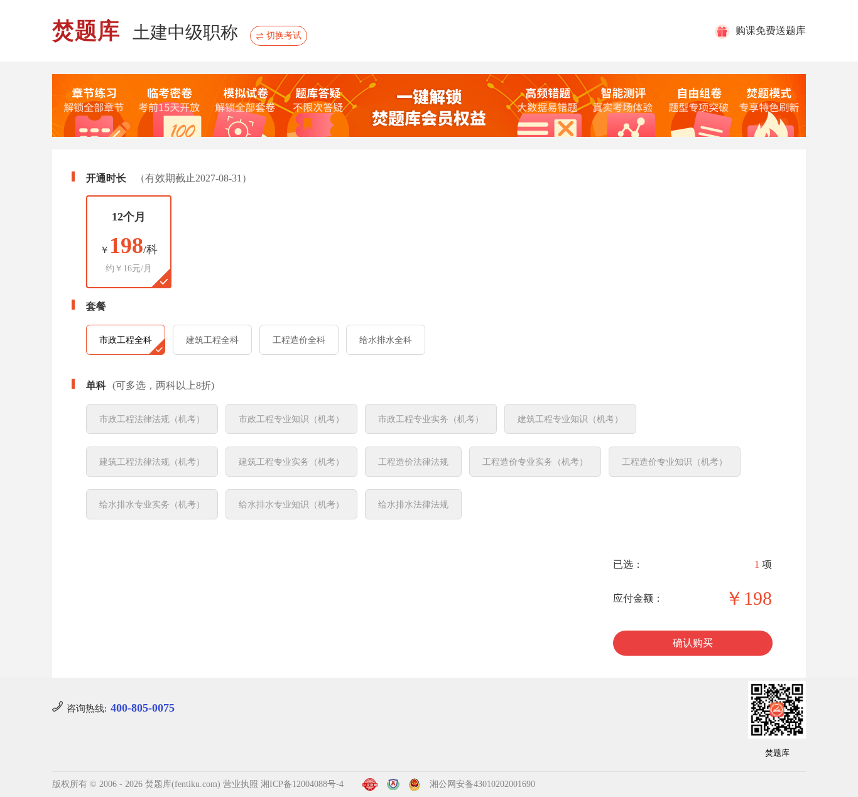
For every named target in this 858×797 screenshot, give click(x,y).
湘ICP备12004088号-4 (302, 784)
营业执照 (240, 784)
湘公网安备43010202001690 (482, 784)
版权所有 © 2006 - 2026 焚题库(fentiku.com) (136, 784)
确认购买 (693, 642)
